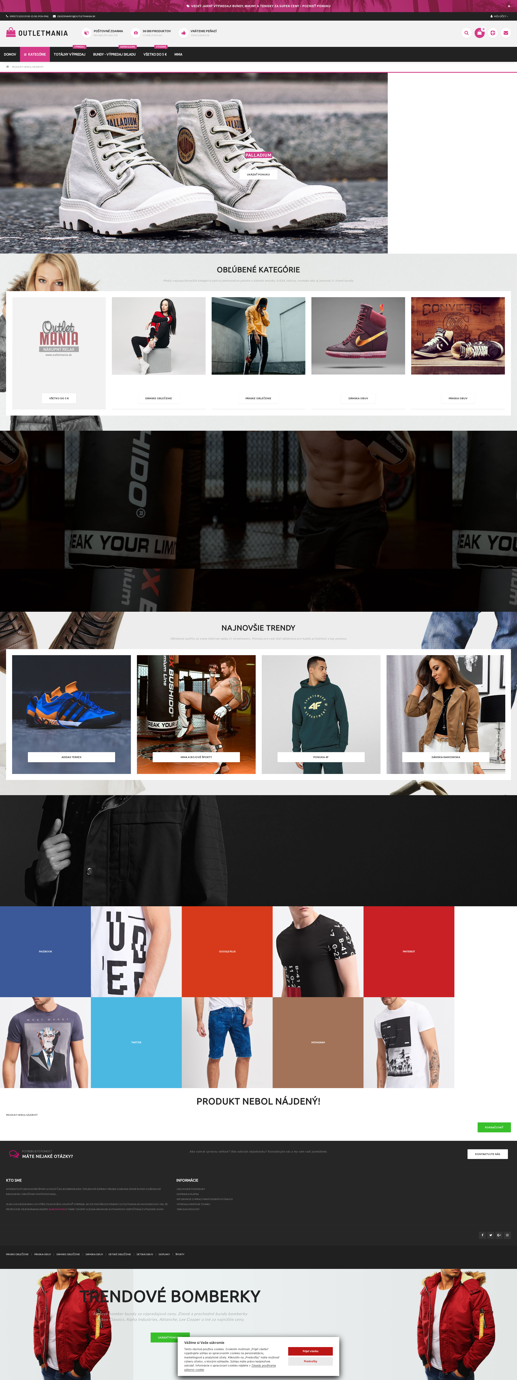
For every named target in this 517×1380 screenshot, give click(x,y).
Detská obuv (145, 1254)
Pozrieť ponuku (258, 581)
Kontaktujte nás (487, 1154)
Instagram (318, 1042)
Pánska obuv (458, 398)
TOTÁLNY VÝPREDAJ (69, 51)
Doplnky (164, 1254)
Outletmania (42, 32)
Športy (179, 1254)
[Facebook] (482, 1235)
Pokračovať (494, 1127)
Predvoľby (310, 1361)
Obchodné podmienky (191, 1189)
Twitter (136, 1042)
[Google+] (499, 1235)
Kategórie (36, 54)
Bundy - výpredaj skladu (114, 51)
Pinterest (409, 951)
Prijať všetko (310, 1351)
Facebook (45, 951)
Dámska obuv (358, 398)
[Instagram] (507, 1235)
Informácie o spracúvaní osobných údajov (205, 1199)
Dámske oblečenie (158, 398)
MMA (178, 54)
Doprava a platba (188, 1194)
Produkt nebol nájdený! (28, 66)
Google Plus (227, 951)
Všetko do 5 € (155, 51)
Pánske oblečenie (258, 398)
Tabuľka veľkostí (188, 1209)
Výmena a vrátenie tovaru (193, 1204)
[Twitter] (490, 1235)
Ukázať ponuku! (170, 1337)
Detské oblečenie (120, 1254)
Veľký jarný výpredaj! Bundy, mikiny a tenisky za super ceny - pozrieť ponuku (260, 6)
